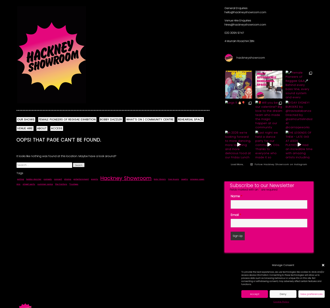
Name (236, 196)
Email (236, 215)
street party (29, 184)
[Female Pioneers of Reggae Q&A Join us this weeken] (238, 84)
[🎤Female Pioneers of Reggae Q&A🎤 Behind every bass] (299, 84)
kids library (160, 179)
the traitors (61, 184)
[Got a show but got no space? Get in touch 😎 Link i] (269, 84)
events (94, 179)
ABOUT (42, 128)
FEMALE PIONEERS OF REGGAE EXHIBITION (67, 119)
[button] (323, 265)
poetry (184, 179)
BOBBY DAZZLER (111, 119)
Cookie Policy (281, 301)
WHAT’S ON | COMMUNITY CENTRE (150, 119)
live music (173, 179)
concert (58, 179)
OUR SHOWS (26, 119)
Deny (283, 294)
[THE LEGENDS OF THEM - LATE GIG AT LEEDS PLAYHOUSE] (299, 144)
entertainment (81, 179)
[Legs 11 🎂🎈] (238, 114)
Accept (254, 294)
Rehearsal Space (190, 119)
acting (20, 179)
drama (67, 179)
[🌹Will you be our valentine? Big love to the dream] (269, 114)
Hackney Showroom (126, 178)
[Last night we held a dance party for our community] (269, 144)
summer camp (45, 184)
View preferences (311, 294)
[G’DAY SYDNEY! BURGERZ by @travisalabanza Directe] (299, 114)
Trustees (73, 184)
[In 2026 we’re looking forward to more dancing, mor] (238, 144)
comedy (48, 179)
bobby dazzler (33, 179)
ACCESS (56, 128)
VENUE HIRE (25, 128)
